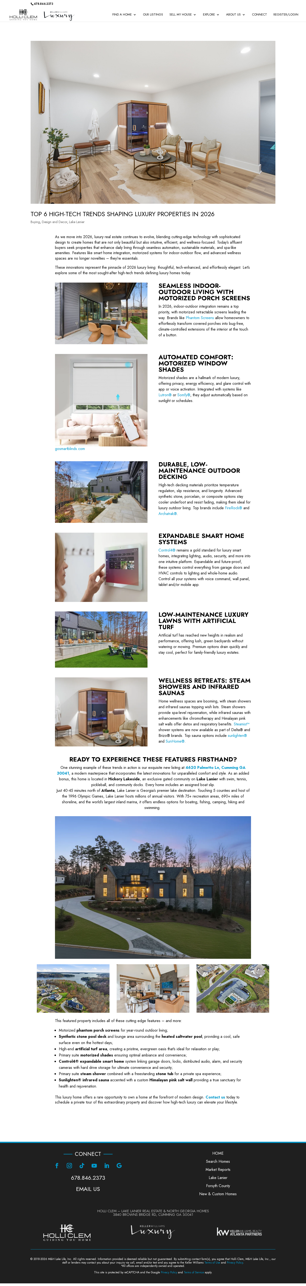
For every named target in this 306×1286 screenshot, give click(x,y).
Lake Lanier (77, 222)
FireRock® (233, 508)
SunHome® (175, 741)
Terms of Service (194, 1272)
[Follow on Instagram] (69, 1165)
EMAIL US (88, 1189)
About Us (233, 15)
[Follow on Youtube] (94, 1165)
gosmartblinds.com (70, 448)
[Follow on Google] (119, 1165)
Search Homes (218, 1161)
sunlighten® (237, 735)
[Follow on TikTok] (81, 1165)
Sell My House (180, 15)
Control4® (166, 550)
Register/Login (285, 15)
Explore (209, 15)
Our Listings (153, 15)
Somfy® (183, 395)
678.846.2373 (88, 1177)
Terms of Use (212, 1262)
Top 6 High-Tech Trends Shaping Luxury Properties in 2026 (122, 214)
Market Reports (218, 1169)
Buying (35, 222)
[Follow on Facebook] (57, 1165)
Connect (259, 15)
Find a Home (122, 15)
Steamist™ (242, 724)
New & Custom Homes (218, 1194)
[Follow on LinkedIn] (106, 1165)
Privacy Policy (235, 1262)
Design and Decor (54, 222)
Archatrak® (167, 513)
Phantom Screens (200, 318)
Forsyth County (218, 1186)
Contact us (215, 1097)
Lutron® (165, 395)
